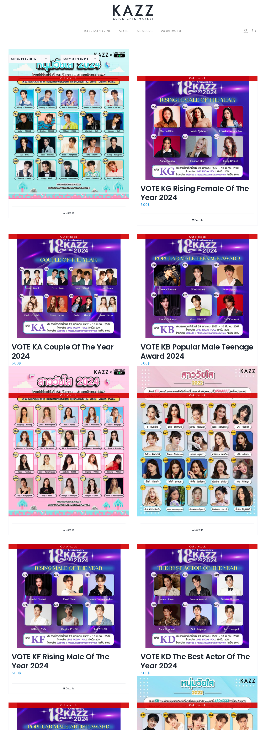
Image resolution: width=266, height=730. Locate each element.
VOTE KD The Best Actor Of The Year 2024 (195, 661)
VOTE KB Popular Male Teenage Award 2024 (196, 351)
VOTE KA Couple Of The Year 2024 (62, 351)
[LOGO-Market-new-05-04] (133, 5)
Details (70, 213)
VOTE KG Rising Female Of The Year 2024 (194, 193)
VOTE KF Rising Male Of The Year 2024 (60, 661)
